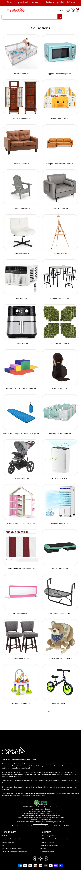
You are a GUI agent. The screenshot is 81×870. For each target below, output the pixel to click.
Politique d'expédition (47, 836)
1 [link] (26, 711)
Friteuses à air (19, 344)
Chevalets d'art (58, 254)
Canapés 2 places (20, 164)
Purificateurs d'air (58, 478)
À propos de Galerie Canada (11, 839)
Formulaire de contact (40, 824)
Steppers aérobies (58, 568)
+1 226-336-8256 (45, 819)
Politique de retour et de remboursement (54, 839)
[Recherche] (59, 17)
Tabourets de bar (20, 658)
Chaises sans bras (20, 254)
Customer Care (68, 10)
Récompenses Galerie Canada (12, 848)
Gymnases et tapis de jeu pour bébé (19, 388)
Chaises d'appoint (58, 209)
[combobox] (31, 17)
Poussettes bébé (20, 478)
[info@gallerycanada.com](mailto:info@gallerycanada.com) (44, 817)
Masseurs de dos (58, 388)
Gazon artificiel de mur (58, 344)
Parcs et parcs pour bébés (58, 433)
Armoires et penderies (19, 119)
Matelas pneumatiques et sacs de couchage (19, 433)
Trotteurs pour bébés (19, 703)
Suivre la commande (8, 842)
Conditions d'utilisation (47, 851)
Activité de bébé (20, 74)
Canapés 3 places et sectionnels (58, 164)
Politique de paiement (47, 842)
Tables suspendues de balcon (58, 613)
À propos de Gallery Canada (40, 809)
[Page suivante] (54, 711)
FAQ (3, 845)
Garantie (43, 848)
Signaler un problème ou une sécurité (14, 851)
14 (49, 711)
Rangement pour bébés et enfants (19, 523)
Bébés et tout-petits (58, 119)
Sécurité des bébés (20, 613)
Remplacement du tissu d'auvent (20, 568)
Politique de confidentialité (49, 845)
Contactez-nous (7, 836)
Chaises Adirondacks (20, 209)
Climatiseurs (19, 298)
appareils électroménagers (58, 74)
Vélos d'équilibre (58, 703)
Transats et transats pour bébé (58, 658)
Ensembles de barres (58, 298)
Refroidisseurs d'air (58, 523)
